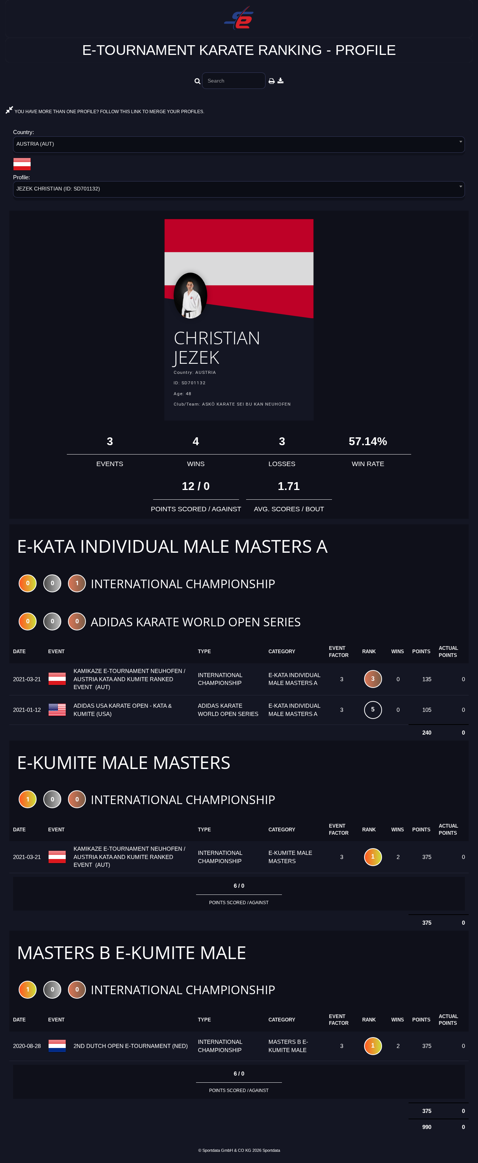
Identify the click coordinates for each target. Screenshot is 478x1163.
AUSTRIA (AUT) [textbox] (35, 144)
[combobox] (239, 145)
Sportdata (271, 1150)
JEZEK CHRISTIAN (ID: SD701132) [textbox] (58, 189)
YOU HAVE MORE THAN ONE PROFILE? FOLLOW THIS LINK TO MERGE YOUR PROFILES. (108, 111)
